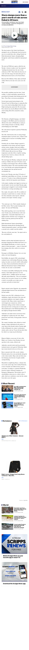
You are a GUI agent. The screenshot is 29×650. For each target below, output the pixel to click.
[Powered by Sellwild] (25, 500)
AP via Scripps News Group (9, 46)
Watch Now (25, 2)
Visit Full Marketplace (23, 420)
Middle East (6, 12)
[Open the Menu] (2, 2)
